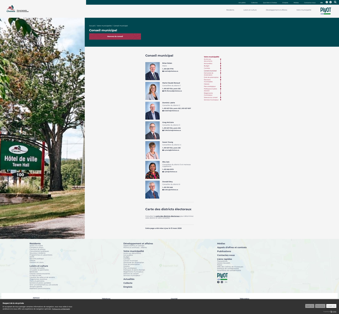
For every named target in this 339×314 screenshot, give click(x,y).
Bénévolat (34, 272)
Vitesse (32, 260)
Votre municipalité (303, 10)
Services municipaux (211, 100)
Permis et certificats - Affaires (135, 247)
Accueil (92, 26)
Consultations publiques (39, 251)
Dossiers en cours (37, 262)
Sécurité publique (37, 258)
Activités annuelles (37, 268)
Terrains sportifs (36, 286)
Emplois (285, 2)
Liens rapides (224, 259)
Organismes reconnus (38, 279)
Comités (207, 68)
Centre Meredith (223, 263)
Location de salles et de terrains (42, 277)
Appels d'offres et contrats (133, 245)
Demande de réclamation (133, 262)
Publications (224, 251)
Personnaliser (320, 306)
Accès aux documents (132, 253)
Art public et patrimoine (39, 270)
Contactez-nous (310, 2)
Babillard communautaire (40, 288)
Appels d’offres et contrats (232, 247)
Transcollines (222, 261)
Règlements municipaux (133, 272)
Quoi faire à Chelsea (270, 2)
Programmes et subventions (41, 255)
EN (321, 2)
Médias (296, 2)
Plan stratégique (210, 86)
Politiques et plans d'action (134, 270)
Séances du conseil (210, 97)
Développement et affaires (276, 10)
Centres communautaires (40, 273)
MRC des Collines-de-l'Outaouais (230, 267)
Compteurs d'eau (36, 247)
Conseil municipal (210, 70)
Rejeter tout (309, 306)
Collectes (254, 2)
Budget (206, 66)
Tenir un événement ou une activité (44, 285)
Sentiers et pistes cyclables (40, 283)
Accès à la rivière (36, 245)
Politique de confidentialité (228, 268)
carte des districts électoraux (167, 216)
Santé (32, 257)
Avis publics (208, 63)
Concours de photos (37, 249)
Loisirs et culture (250, 10)
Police (219, 265)
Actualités (242, 2)
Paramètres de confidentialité (229, 270)
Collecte (127, 283)
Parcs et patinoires (37, 281)
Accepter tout (331, 306)
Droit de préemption (211, 77)
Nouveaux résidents (37, 253)
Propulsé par (326, 311)
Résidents (230, 10)
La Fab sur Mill (35, 275)
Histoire (206, 84)
